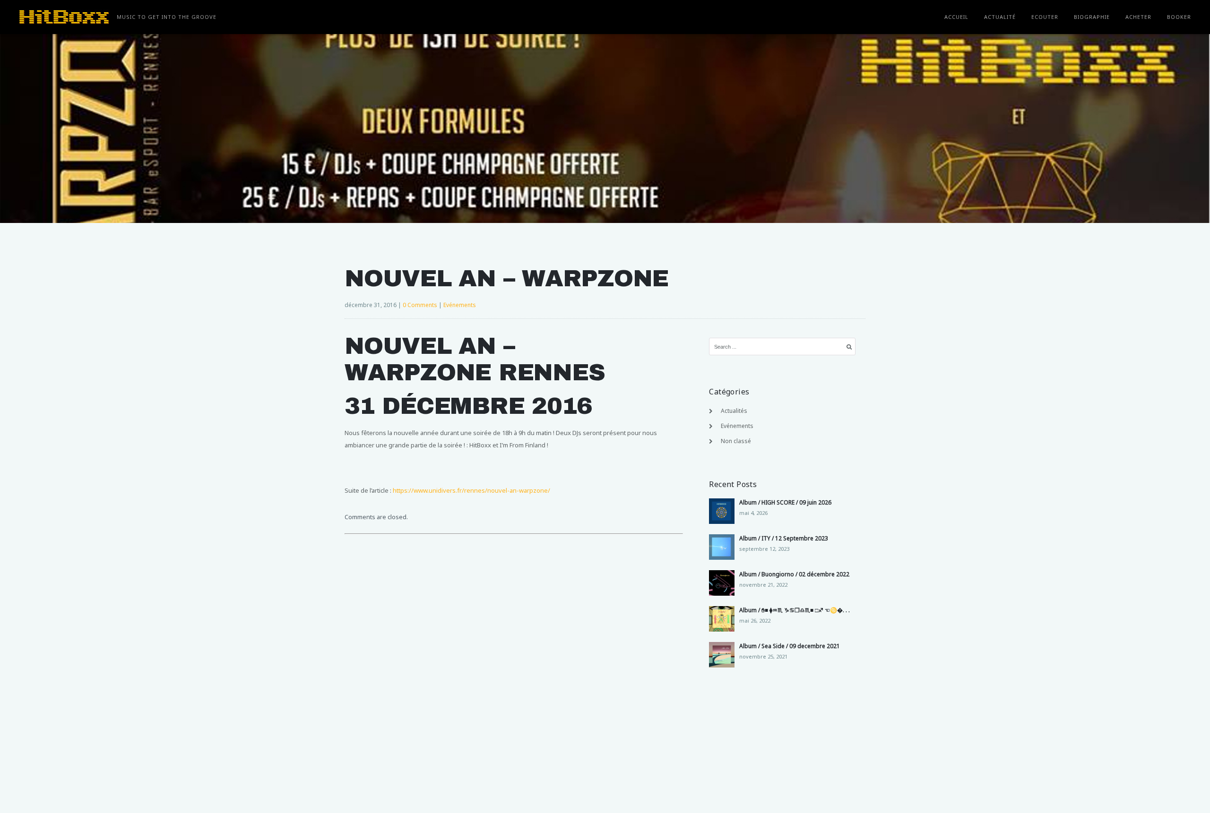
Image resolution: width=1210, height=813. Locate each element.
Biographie (1092, 16)
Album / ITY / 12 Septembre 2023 (783, 538)
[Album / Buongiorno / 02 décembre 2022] (722, 583)
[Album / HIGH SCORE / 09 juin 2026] (722, 511)
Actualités (734, 411)
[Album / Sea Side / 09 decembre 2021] (722, 655)
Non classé (736, 441)
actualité (1000, 16)
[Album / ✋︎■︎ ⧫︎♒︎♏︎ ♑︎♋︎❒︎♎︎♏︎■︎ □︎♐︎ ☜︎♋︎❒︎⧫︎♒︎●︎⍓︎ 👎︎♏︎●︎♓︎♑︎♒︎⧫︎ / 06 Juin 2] (722, 619)
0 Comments (420, 305)
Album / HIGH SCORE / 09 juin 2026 (785, 502)
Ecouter (1044, 16)
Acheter (1138, 16)
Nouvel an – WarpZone (506, 278)
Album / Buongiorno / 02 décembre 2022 (794, 574)
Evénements (459, 305)
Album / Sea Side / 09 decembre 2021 (789, 646)
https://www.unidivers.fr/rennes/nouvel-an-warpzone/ (471, 490)
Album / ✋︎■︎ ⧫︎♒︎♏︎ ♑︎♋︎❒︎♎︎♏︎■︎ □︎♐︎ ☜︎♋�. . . (794, 610)
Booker (1179, 16)
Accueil (956, 16)
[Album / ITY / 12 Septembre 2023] (722, 547)
